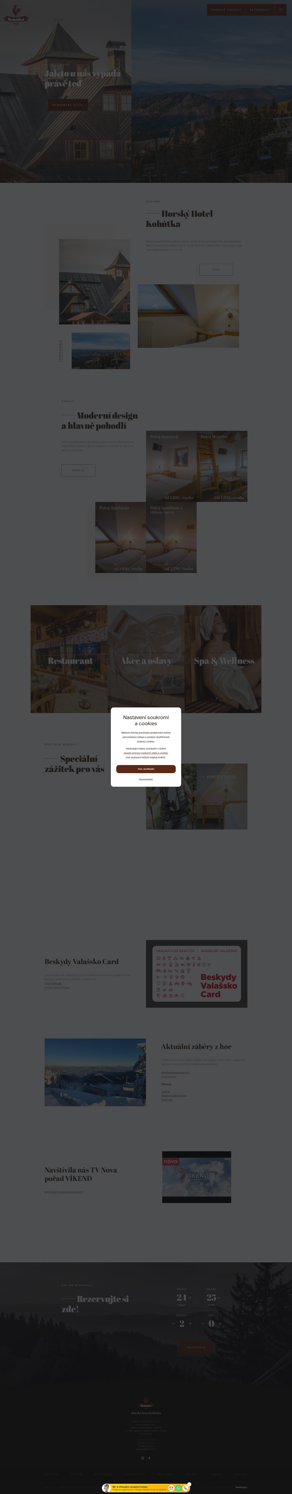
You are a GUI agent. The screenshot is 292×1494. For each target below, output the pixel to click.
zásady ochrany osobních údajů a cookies (146, 752)
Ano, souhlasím (146, 768)
